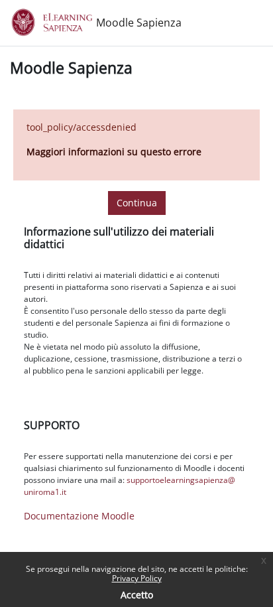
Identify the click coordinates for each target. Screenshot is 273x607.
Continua (137, 202)
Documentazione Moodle (79, 515)
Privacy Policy (137, 578)
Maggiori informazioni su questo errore (114, 151)
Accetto (137, 594)
